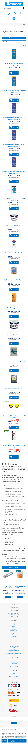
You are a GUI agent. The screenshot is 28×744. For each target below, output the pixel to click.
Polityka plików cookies (14, 675)
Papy (14, 649)
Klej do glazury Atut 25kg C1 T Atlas (14, 252)
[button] (24, 584)
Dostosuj (4, 740)
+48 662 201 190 (16, 613)
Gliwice (14, 626)
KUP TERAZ (15, 73)
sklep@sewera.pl (14, 612)
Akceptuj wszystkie (22, 741)
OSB (14, 647)
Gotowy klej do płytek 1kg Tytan (14, 225)
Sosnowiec (14, 629)
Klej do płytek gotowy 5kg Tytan (14, 334)
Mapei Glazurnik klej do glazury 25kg (14, 388)
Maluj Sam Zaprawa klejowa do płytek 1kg (14, 361)
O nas (14, 673)
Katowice (14, 627)
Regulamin (14, 660)
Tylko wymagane (12, 741)
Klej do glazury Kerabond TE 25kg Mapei (14, 279)
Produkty (12, 30)
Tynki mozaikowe (14, 652)
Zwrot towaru (14, 662)
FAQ (14, 677)
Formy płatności (14, 666)
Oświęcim (14, 636)
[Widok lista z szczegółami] (23, 45)
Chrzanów (14, 634)
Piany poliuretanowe (14, 650)
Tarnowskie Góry (14, 630)
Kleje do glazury (13, 31)
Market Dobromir (14, 637)
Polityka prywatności (14, 676)
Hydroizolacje (14, 644)
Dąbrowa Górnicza (14, 624)
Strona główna (5, 30)
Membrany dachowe (14, 646)
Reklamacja (14, 663)
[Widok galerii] (25, 45)
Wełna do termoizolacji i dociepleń (14, 653)
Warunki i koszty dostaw (14, 665)
